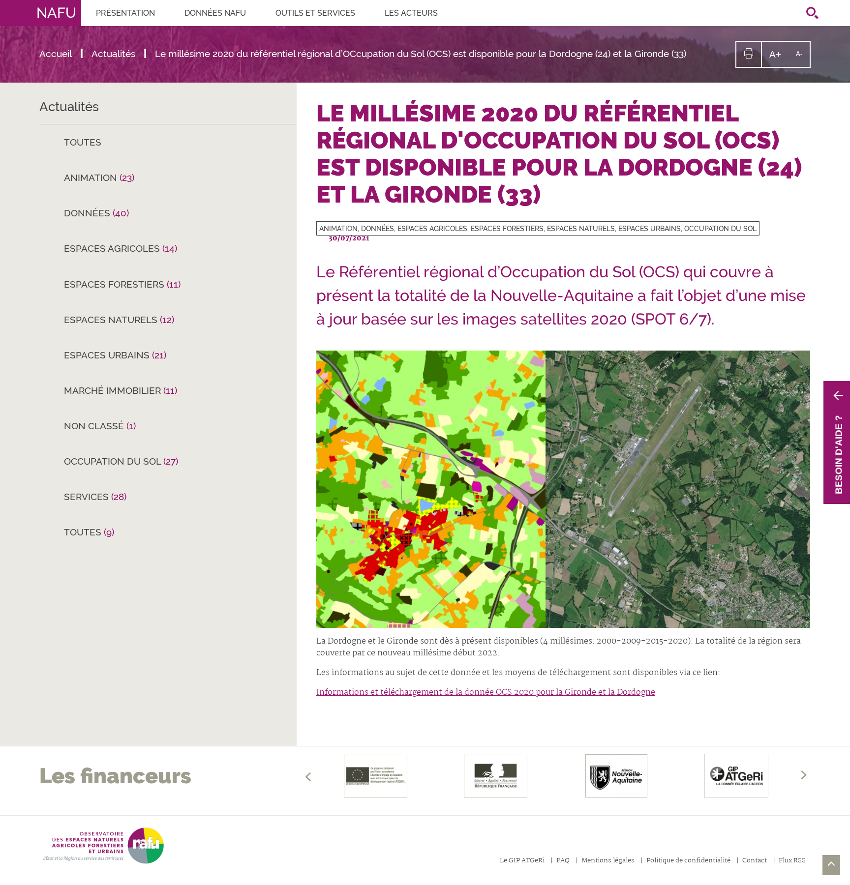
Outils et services (315, 13)
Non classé (100, 425)
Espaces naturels (119, 319)
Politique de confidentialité (688, 861)
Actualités (69, 106)
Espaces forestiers (122, 284)
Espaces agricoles (120, 248)
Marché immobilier (120, 390)
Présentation (125, 13)
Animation (99, 177)
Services (95, 496)
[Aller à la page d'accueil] (101, 845)
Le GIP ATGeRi (522, 861)
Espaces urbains (115, 355)
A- (803, 58)
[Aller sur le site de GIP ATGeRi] (736, 776)
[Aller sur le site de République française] (496, 776)
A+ (779, 57)
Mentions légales (608, 861)
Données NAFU (215, 13)
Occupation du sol (121, 461)
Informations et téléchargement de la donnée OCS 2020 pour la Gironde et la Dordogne (485, 692)
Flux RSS (792, 861)
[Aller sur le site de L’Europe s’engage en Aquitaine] (375, 776)
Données (96, 212)
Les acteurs (411, 13)
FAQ (563, 861)
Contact (754, 861)
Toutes (82, 142)
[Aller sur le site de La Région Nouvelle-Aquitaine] (616, 776)
